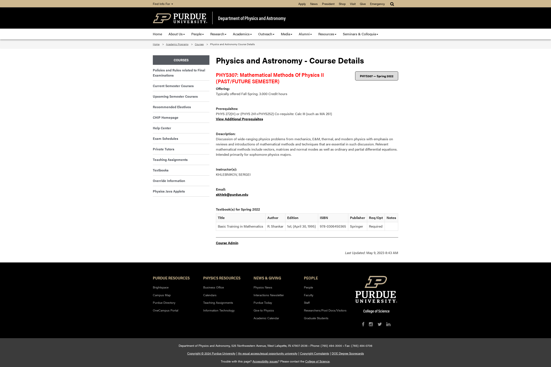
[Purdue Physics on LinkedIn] (388, 324)
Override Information (169, 180)
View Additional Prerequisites (239, 118)
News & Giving (267, 278)
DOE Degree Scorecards (348, 353)
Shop (342, 4)
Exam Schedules (165, 138)
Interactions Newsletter (269, 295)
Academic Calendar (266, 318)
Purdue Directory (164, 302)
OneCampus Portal (165, 310)
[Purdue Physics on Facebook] (363, 324)
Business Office (213, 287)
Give (363, 4)
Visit (353, 4)
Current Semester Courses (173, 85)
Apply (302, 4)
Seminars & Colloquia (359, 33)
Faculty (308, 295)
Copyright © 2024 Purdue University (211, 353)
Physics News (263, 287)
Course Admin (227, 242)
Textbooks (161, 170)
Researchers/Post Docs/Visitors (325, 310)
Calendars (210, 295)
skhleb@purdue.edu (232, 194)
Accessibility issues (265, 361)
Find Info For (162, 4)
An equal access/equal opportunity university (267, 353)
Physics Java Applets (169, 191)
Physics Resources (221, 278)
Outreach (265, 33)
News (314, 4)
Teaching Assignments (170, 159)
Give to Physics (264, 310)
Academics (241, 33)
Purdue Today (263, 302)
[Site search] (392, 4)
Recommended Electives (172, 106)
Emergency (377, 4)
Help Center (162, 127)
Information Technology (219, 310)
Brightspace (161, 287)
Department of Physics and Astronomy (252, 18)
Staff (307, 302)
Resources (326, 33)
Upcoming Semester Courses (175, 96)
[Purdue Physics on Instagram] (371, 324)
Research (217, 33)
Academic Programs (177, 44)
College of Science (317, 361)
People (196, 33)
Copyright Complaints (314, 353)
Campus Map (162, 295)
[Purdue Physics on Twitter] (380, 324)
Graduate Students (316, 318)
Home (157, 33)
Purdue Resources (171, 278)
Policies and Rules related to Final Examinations (179, 73)
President (328, 4)
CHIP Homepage (165, 117)
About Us (176, 33)
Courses (199, 44)
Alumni (304, 33)
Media (285, 33)
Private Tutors (163, 148)
